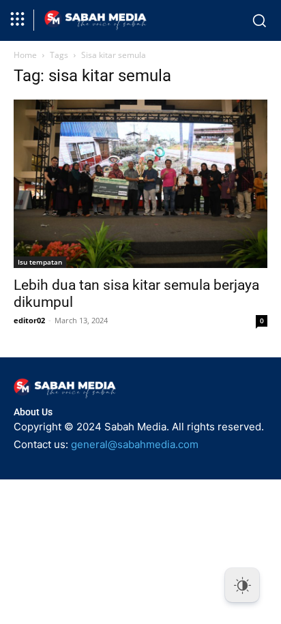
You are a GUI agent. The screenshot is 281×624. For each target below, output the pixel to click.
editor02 (29, 320)
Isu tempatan (40, 262)
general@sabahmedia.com (134, 444)
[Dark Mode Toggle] (242, 585)
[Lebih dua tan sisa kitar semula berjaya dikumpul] (140, 184)
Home (25, 55)
